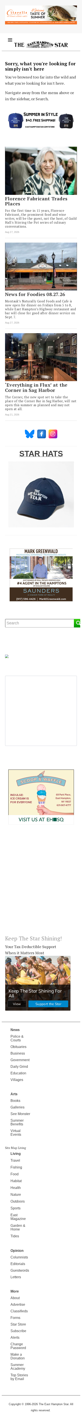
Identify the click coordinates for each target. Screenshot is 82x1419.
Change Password (18, 1346)
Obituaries (18, 1047)
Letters (15, 1277)
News (15, 1030)
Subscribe (18, 1331)
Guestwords (19, 1270)
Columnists (19, 1257)
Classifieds (19, 1311)
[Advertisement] (41, 883)
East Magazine (18, 1217)
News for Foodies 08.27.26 (35, 294)
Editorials (17, 1264)
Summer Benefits (17, 1122)
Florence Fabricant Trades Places (36, 201)
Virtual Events (15, 1132)
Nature (15, 1194)
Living (15, 1154)
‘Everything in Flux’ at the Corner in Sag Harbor (36, 387)
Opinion (17, 1251)
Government (20, 1060)
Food (14, 1174)
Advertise (17, 1304)
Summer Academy (17, 1366)
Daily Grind (19, 1066)
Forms (15, 1318)
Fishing (16, 1167)
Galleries (17, 1107)
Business (17, 1053)
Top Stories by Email (19, 1377)
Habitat (16, 1181)
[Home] (41, 44)
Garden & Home (17, 1227)
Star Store (18, 1324)
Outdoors (17, 1201)
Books (15, 1101)
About (15, 1298)
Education (18, 1073)
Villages (16, 1080)
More (14, 1291)
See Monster (20, 1114)
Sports (15, 1208)
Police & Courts (17, 1038)
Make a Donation (17, 1356)
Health (15, 1188)
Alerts (14, 1337)
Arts (13, 1094)
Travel (15, 1160)
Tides (14, 1236)
